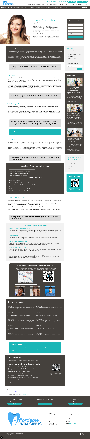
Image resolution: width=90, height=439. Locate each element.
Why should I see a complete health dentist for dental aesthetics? (22, 169)
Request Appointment (45, 403)
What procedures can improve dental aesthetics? (18, 173)
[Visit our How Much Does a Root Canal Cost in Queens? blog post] (74, 136)
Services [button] (47, 4)
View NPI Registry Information (35, 377)
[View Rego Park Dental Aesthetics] (15, 43)
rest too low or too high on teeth (42, 147)
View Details (18, 380)
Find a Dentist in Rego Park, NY (74, 63)
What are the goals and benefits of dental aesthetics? (19, 171)
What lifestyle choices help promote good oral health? (19, 188)
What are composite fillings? (14, 180)
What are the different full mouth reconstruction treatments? (21, 182)
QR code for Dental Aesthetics (12, 391)
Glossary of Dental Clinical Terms (29, 360)
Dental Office (70, 166)
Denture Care (70, 161)
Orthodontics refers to (12, 200)
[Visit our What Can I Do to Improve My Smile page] (50, 295)
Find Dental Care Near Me (73, 168)
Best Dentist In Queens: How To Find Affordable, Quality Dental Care (74, 88)
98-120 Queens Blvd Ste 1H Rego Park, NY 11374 (57, 1)
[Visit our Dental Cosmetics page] (20, 295)
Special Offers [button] (79, 4)
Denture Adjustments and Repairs (74, 54)
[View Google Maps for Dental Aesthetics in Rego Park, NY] (25, 282)
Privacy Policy (8, 434)
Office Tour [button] (61, 4)
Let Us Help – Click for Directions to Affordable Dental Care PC (26, 284)
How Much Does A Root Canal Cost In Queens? (74, 139)
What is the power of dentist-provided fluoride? (18, 190)
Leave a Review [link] (72, 1)
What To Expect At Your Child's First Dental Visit (73, 114)
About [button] (33, 4)
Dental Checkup (71, 52)
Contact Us (75, 403)
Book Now (84, 7)
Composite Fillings (71, 50)
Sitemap (11, 434)
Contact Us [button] (85, 4)
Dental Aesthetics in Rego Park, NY (49, 132)
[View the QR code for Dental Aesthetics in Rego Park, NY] (48, 281)
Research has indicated (12, 83)
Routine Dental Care (72, 163)
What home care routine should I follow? (17, 186)
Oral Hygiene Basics (72, 58)
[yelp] (83, 434)
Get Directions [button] (14, 403)
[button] (1, 437)
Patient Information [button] (40, 4)
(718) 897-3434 (45, 37)
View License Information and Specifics (25, 375)
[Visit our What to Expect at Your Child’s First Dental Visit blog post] (74, 112)
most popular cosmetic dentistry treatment (24, 106)
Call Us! (83, 1)
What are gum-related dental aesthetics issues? (18, 175)
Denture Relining (71, 56)
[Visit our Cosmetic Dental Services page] (35, 295)
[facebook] (80, 434)
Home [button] (29, 4)
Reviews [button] (66, 4)
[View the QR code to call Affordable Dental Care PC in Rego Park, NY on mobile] (75, 186)
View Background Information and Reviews (22, 379)
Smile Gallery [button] (72, 4)
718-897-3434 (42, 349)
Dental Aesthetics (15, 389)
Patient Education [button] (53, 4)
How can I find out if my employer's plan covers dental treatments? (22, 184)
